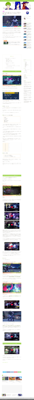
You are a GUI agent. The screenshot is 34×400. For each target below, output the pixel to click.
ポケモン (28, 70)
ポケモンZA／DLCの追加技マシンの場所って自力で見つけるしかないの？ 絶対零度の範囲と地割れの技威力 (27, 101)
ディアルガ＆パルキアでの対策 (9, 66)
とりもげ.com (4, 0)
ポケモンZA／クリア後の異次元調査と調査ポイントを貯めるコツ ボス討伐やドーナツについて (27, 88)
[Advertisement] (11, 50)
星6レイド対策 (6, 362)
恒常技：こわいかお (8, 60)
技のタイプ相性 (7, 61)
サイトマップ (3, 399)
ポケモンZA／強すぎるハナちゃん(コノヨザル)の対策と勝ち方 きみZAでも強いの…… (27, 95)
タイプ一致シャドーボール (8, 59)
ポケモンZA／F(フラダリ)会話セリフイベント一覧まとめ (27, 84)
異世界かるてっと (28, 64)
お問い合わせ (6, 399)
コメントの (25, 77)
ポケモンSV (4, 362)
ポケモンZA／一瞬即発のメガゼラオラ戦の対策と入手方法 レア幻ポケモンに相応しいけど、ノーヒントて (27, 86)
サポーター (7, 64)
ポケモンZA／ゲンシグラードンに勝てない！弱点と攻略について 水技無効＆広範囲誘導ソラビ (27, 97)
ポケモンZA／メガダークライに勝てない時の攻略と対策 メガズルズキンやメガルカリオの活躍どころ (27, 99)
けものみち (28, 62)
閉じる (12, 56)
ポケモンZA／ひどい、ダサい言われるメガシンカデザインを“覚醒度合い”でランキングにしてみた (27, 82)
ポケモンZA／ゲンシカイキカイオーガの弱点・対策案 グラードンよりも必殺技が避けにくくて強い (27, 93)
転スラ (28, 66)
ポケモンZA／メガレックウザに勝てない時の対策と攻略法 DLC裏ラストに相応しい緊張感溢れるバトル (27, 91)
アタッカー (7, 63)
